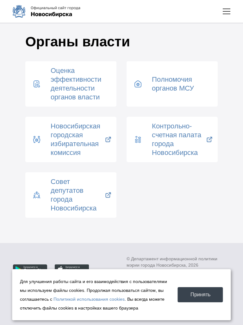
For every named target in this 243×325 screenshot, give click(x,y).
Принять (200, 294)
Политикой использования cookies (89, 299)
